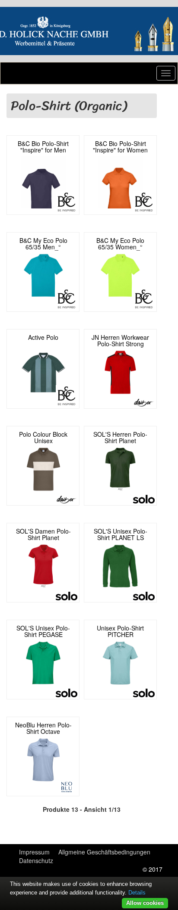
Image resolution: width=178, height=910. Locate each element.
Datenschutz (36, 860)
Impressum (34, 852)
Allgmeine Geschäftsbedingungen (104, 852)
